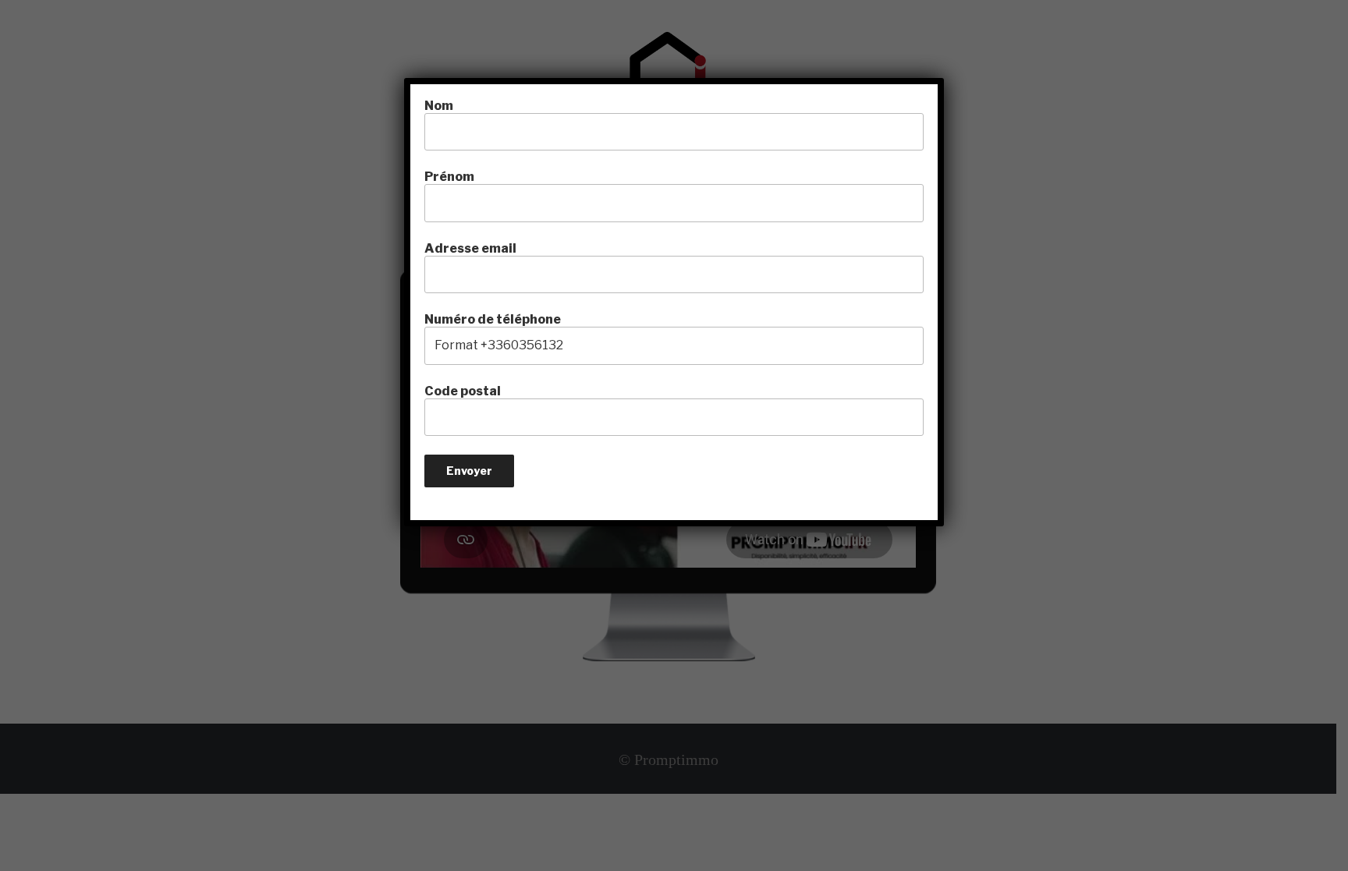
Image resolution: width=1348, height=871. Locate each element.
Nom (438, 105)
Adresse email (470, 248)
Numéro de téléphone (492, 319)
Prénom (449, 176)
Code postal (462, 391)
